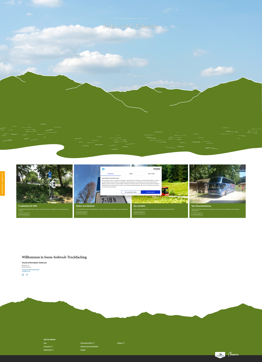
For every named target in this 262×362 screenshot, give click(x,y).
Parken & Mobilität (131, 18)
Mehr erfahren (44, 191)
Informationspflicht (87, 343)
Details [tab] (131, 173)
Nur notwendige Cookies (131, 192)
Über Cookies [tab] (151, 173)
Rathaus (120, 343)
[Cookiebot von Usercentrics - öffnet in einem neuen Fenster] (154, 169)
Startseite (115, 18)
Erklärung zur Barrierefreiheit (89, 346)
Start (45, 343)
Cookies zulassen (150, 192)
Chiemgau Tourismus (220, 357)
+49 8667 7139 (26, 271)
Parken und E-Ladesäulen (143, 18)
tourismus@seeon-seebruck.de (30, 269)
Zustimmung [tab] (111, 173)
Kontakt (83, 350)
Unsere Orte (122, 18)
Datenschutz (48, 350)
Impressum (48, 346)
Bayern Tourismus (233, 356)
